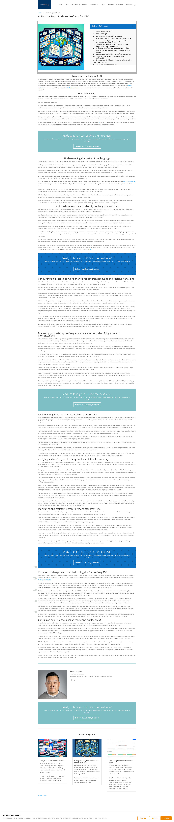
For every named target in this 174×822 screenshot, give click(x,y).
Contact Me (128, 4)
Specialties (93, 4)
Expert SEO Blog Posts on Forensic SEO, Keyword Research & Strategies (52, 770)
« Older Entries (42, 795)
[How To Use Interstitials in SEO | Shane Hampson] (52, 748)
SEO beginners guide (73, 88)
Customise (143, 818)
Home (60, 4)
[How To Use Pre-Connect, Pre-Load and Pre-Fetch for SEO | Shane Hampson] (87, 748)
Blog (102, 4)
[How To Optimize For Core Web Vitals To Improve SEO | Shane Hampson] (121, 748)
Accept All (166, 818)
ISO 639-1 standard (129, 182)
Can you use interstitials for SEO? (52, 761)
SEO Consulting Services (78, 4)
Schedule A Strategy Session (87, 146)
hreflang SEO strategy (44, 580)
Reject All (155, 818)
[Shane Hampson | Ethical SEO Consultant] (44, 4)
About (67, 4)
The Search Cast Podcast (115, 4)
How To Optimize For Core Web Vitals (121, 761)
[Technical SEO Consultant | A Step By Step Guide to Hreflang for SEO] (71, 680)
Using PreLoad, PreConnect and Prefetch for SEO (86, 761)
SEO (99, 122)
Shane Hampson (47, 763)
